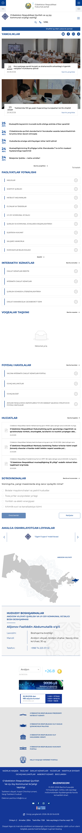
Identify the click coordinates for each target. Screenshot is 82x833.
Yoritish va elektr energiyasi (19, 501)
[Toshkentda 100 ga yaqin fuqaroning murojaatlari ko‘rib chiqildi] (41, 94)
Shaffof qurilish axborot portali (55, 29)
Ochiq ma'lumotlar (25, 774)
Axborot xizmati (45, 774)
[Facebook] (68, 34)
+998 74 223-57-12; (40, 648)
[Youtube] (63, 34)
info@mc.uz (21, 798)
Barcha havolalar (71, 365)
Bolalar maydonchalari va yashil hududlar (27, 490)
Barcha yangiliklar (40, 166)
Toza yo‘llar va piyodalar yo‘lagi (21, 496)
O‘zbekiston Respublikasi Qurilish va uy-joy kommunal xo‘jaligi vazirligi (21, 784)
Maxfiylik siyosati (71, 771)
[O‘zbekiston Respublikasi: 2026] (41, 685)
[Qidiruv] (35, 22)
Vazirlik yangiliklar (68, 72)
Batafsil (39, 257)
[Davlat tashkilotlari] (3, 3)
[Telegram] (78, 34)
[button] (79, 3)
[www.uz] (41, 808)
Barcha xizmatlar (71, 263)
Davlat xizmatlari (39, 771)
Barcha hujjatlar (72, 418)
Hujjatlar (55, 771)
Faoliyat (24, 771)
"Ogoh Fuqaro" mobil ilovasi (46, 537)
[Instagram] (73, 34)
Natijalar (69, 515)
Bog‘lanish (60, 774)
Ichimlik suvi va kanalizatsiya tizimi (23, 506)
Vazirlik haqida (10, 771)
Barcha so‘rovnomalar (70, 478)
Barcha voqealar (72, 312)
